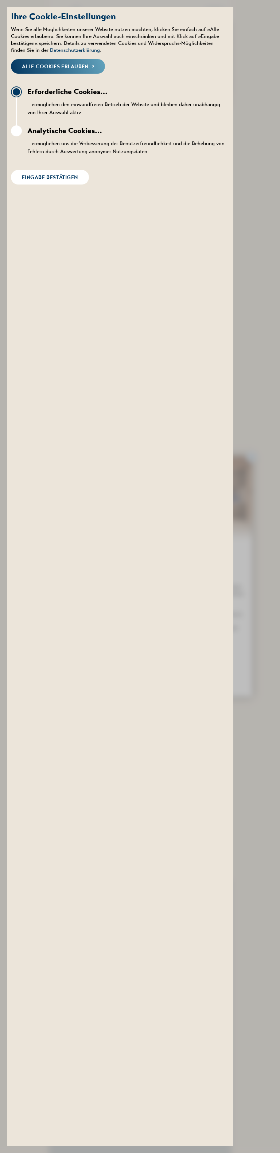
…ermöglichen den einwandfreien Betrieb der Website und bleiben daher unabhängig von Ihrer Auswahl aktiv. (123, 101)
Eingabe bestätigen (50, 177)
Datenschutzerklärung (75, 50)
